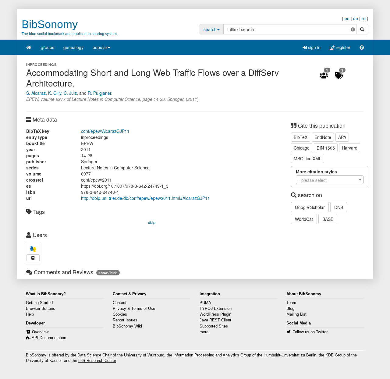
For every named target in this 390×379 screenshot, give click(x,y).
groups (47, 47)
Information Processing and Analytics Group (212, 355)
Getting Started (39, 303)
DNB (338, 207)
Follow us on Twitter (310, 332)
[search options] (353, 29)
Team (291, 303)
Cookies (120, 314)
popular (100, 47)
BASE (327, 219)
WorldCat (304, 219)
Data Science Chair (94, 355)
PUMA (205, 303)
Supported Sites (214, 326)
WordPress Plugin (215, 314)
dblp (151, 222)
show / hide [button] (108, 272)
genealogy (73, 47)
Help (30, 314)
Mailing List (296, 314)
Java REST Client (215, 320)
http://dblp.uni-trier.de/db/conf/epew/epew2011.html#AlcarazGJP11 (145, 198)
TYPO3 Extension (216, 308)
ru (364, 18)
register (342, 47)
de (355, 18)
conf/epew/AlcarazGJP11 (105, 131)
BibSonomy (50, 24)
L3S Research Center (97, 361)
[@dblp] (33, 249)
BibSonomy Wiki (127, 326)
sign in (314, 47)
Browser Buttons (40, 308)
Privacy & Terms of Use (134, 308)
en (347, 18)
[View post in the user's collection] (33, 257)
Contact (119, 303)
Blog (290, 308)
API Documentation (49, 338)
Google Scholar (310, 207)
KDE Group (335, 355)
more (204, 332)
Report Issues (125, 320)
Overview (40, 332)
